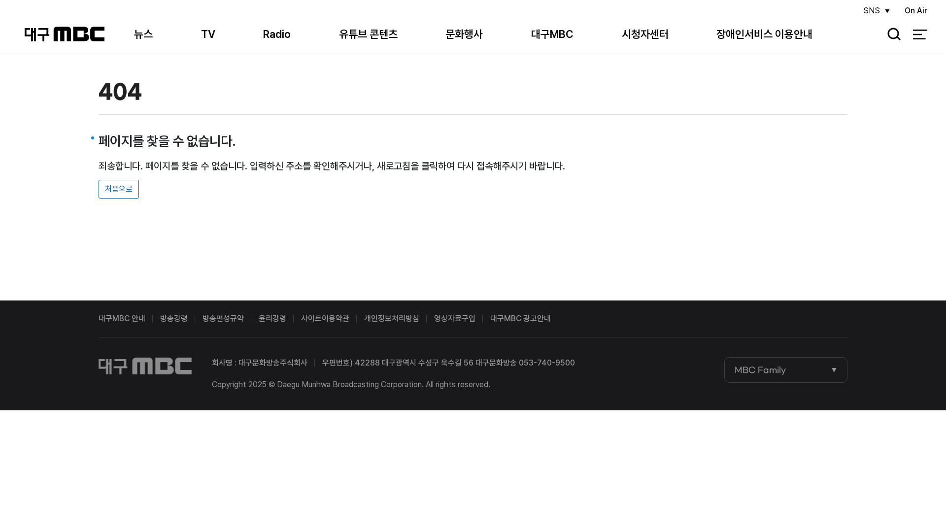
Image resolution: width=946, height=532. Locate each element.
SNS (871, 10)
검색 (890, 35)
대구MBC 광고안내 (520, 318)
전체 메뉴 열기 (920, 34)
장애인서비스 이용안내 (764, 34)
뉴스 (143, 34)
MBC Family (760, 370)
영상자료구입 (454, 318)
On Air (916, 10)
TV (208, 34)
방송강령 (174, 318)
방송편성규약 (223, 318)
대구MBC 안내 (122, 318)
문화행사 (464, 34)
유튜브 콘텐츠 (368, 34)
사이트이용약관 (325, 318)
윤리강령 (272, 318)
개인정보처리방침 (391, 318)
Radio (277, 34)
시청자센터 (645, 34)
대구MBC (64, 34)
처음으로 (119, 189)
